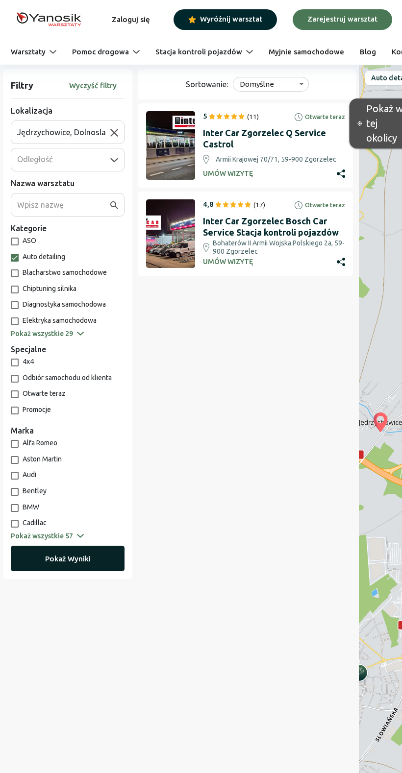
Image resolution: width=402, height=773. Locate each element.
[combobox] (63, 132)
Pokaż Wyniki (68, 559)
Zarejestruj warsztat (342, 19)
